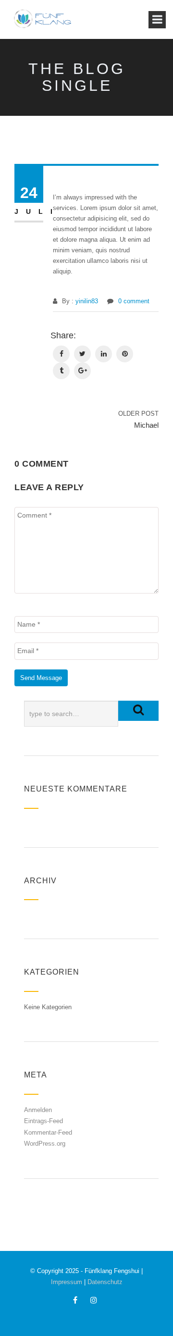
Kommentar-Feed (48, 1132)
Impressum (66, 1282)
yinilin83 (86, 301)
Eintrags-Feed (43, 1121)
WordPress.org (44, 1143)
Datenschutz (105, 1282)
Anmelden (38, 1109)
